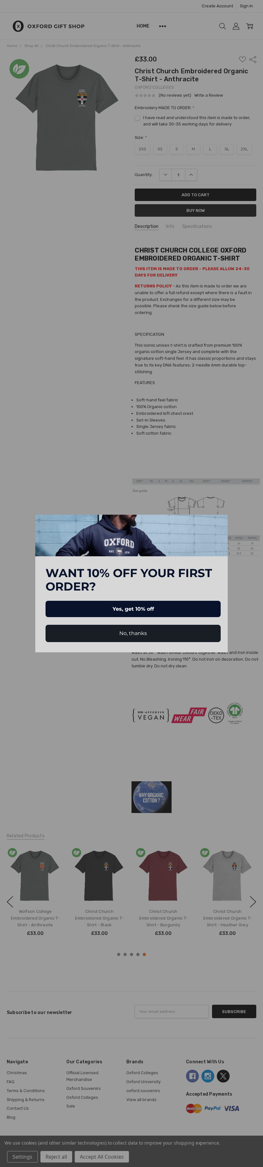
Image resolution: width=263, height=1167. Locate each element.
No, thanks (133, 633)
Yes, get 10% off (133, 609)
